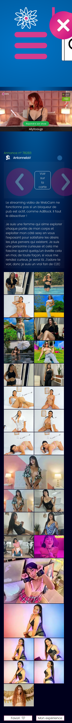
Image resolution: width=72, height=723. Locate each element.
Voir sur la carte (43, 180)
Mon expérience (50, 718)
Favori (15, 718)
